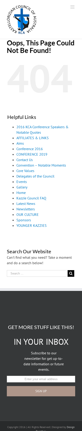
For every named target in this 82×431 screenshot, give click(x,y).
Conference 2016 (29, 148)
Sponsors (23, 220)
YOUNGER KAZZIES (31, 225)
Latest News (25, 203)
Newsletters (25, 209)
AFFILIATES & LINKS (32, 138)
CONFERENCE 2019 (31, 154)
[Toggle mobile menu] (72, 7)
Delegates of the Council (35, 176)
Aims (20, 143)
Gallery (21, 187)
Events (21, 181)
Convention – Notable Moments (41, 165)
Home (21, 192)
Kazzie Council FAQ (31, 198)
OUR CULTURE (27, 214)
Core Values (25, 170)
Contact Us (24, 159)
